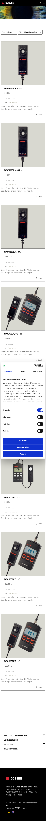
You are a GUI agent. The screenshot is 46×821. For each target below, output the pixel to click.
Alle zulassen (23, 441)
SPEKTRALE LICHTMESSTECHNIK (15, 735)
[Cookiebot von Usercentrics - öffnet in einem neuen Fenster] (33, 365)
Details (40, 114)
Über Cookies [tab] (37, 372)
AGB (16, 808)
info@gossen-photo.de (14, 795)
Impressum (10, 808)
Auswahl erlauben (23, 447)
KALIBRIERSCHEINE (11, 749)
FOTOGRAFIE (8, 744)
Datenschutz (23, 808)
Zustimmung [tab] (8, 372)
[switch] (40, 417)
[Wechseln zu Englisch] (13, 811)
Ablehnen (23, 454)
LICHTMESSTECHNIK (11, 740)
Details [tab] (23, 372)
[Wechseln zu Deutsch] (9, 811)
